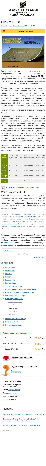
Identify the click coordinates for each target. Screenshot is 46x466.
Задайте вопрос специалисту (24, 367)
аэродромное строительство (26, 216)
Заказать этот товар (25, 31)
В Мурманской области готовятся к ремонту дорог (22, 425)
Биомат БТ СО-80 (11, 349)
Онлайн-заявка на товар (22, 357)
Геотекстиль (10, 270)
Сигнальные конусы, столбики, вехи (19, 292)
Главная (3, 25)
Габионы (8, 274)
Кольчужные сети (12, 322)
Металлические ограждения (16, 295)
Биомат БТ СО (9, 251)
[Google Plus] (12, 263)
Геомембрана (10, 283)
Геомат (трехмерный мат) (15, 319)
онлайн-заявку (7, 245)
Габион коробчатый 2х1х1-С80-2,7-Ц (18, 343)
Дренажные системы (13, 286)
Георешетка (10, 280)
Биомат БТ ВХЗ (12, 308)
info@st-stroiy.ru (14, 390)
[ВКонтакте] (2, 263)
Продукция (9, 25)
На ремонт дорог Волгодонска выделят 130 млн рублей (23, 414)
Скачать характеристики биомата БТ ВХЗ (22, 187)
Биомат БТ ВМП (39, 257)
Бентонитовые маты (13, 325)
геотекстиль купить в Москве (12, 224)
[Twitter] (5, 263)
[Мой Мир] (9, 263)
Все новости (7, 430)
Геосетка (8, 277)
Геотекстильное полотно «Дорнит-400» (19, 338)
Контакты (6, 242)
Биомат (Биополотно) (19, 25)
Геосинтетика (10, 267)
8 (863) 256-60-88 (22, 15)
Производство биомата (15, 302)
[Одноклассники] (7, 263)
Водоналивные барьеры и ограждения (20, 289)
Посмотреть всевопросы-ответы (16, 371)
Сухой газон (11, 314)
